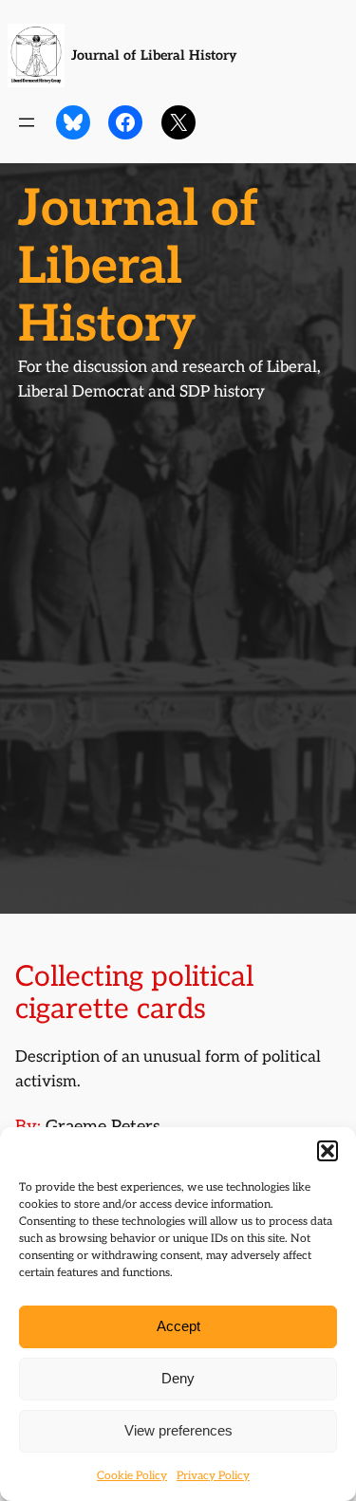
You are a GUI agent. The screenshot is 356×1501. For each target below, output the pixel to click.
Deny (178, 1378)
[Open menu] (26, 122)
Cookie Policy (132, 1476)
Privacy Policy (213, 1476)
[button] (327, 1150)
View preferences (178, 1430)
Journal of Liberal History (153, 55)
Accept (178, 1326)
